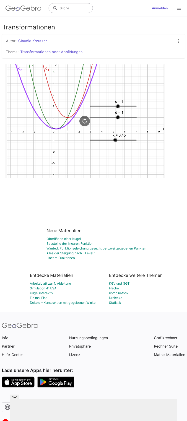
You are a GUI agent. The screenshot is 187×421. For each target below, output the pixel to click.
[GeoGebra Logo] (23, 8)
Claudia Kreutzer (32, 41)
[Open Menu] (179, 8)
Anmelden (160, 8)
